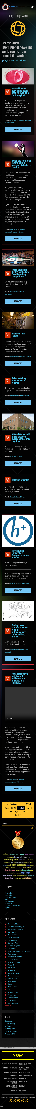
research (14, 876)
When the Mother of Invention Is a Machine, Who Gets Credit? (21, 164)
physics (14, 782)
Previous (13, 804)
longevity (26, 870)
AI (8, 855)
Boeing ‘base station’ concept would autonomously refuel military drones (20, 631)
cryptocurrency (7, 862)
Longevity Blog (10, 1024)
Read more (18, 129)
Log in (6, 60)
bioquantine (10, 857)
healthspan (21, 865)
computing (22, 229)
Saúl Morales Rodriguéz (16, 927)
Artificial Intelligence (29, 854)
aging (5, 854)
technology (9, 878)
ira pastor (27, 868)
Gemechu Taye (13, 943)
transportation (8, 294)
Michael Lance (13, 992)
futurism (28, 356)
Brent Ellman (12, 987)
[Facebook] (10, 1100)
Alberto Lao (12, 970)
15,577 (25, 811)
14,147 (6, 808)
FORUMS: (13, 1090)
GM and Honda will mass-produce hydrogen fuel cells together (21, 438)
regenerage (25, 873)
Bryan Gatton (13, 120)
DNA (6, 899)
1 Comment (21, 232)
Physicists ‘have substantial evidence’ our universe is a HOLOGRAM (20, 678)
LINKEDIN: (5, 1068)
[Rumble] (26, 1100)
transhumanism (19, 878)
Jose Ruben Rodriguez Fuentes (19, 951)
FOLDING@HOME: (11, 1081)
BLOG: (20, 1072)
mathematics (8, 782)
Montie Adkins (13, 998)
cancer (31, 860)
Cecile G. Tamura (14, 962)
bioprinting (28, 120)
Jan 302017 (8, 273)
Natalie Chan (12, 979)
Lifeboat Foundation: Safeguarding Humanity (13, 7)
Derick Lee (11, 968)
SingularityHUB (10, 1034)
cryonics (19, 583)
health (13, 865)
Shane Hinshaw (14, 292)
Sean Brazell (12, 981)
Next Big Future (10, 1029)
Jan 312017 (7, 92)
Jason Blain (12, 995)
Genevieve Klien (13, 924)
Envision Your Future (18, 335)
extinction (26, 862)
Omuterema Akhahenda (16, 957)
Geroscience (9, 1021)
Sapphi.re (32, 1097)
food (12, 232)
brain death (26, 860)
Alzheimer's (12, 854)
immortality (10, 867)
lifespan (19, 870)
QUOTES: (21, 1090)
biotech (26, 857)
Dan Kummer (13, 779)
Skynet (7, 908)
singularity (21, 876)
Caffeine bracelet (20, 480)
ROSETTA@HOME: (10, 1086)
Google (8, 865)
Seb (9, 990)
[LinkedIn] (18, 1100)
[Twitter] (14, 1100)
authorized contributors (18, 60)
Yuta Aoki (11, 965)
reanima (18, 873)
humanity (28, 865)
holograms (21, 779)
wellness (28, 878)
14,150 (29, 808)
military (26, 649)
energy (20, 456)
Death (15, 862)
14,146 (28, 804)
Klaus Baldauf (14, 229)
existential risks (20, 862)
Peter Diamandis (10, 897)
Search (31, 828)
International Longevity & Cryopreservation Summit (20, 554)
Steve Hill (12, 583)
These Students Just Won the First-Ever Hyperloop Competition (21, 273)
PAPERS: (21, 1086)
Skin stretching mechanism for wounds (19, 381)
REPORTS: (21, 1078)
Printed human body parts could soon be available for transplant (20, 92)
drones (22, 649)
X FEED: (6, 1072)
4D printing (8, 895)
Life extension (9, 870)
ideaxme (32, 865)
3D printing (21, 120)
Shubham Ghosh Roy (15, 929)
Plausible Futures (11, 1031)
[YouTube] (22, 1100)
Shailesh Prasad (13, 938)
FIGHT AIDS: (7, 1078)
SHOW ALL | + (8, 1006)
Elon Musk (23, 292)
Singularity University (12, 906)
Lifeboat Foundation (13, 1097)
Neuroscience (9, 873)
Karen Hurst (12, 949)
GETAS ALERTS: (23, 1068)
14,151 (10, 811)
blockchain (21, 860)
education (23, 356)
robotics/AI (8, 652)
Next (17, 815)
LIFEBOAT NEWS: (23, 1063)
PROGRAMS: (22, 1081)
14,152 (16, 811)
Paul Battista (12, 940)
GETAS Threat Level (18, 1056)
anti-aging (20, 854)
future (31, 862)
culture (12, 862)
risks (18, 875)
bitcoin (16, 860)
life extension (25, 583)
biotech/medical (9, 123)
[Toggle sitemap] (28, 7)
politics (13, 873)
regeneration (7, 875)
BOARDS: (21, 1075)
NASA (31, 871)
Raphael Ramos (13, 976)
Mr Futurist (8, 1026)
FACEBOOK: (5, 1063)
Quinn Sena (12, 932)
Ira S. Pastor (12, 1000)
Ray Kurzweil (9, 901)
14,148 (13, 808)
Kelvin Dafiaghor (14, 946)
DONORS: (12, 1075)
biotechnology (8, 860)
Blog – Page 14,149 (18, 16)
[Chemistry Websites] (18, 840)
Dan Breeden (12, 935)
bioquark (18, 857)
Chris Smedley (13, 1003)
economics (8, 232)
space (25, 876)
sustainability (31, 876)
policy (16, 232)
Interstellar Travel (19, 868)
